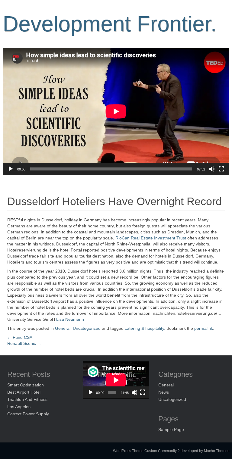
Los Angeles (19, 406)
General (62, 328)
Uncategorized (87, 328)
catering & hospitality (144, 328)
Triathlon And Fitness (27, 399)
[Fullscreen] (221, 169)
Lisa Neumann (70, 319)
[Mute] (212, 169)
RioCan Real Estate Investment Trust (151, 238)
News (163, 392)
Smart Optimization (25, 384)
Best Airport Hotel (23, 392)
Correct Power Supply (28, 413)
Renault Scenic (24, 343)
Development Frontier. (110, 24)
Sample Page (171, 429)
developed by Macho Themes (205, 451)
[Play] (11, 169)
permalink (203, 328)
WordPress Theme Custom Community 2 (146, 451)
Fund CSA (19, 337)
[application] (116, 111)
